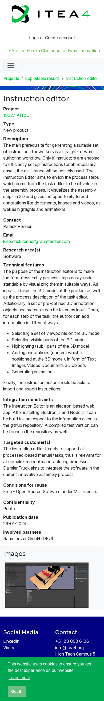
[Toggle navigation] (10, 65)
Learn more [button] (19, 677)
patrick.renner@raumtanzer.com (38, 241)
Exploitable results (42, 78)
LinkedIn (11, 641)
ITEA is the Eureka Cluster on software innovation (52, 50)
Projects (11, 78)
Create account (60, 37)
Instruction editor (82, 78)
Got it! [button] (17, 691)
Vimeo (9, 647)
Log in (35, 37)
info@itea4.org (69, 647)
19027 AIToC (16, 115)
